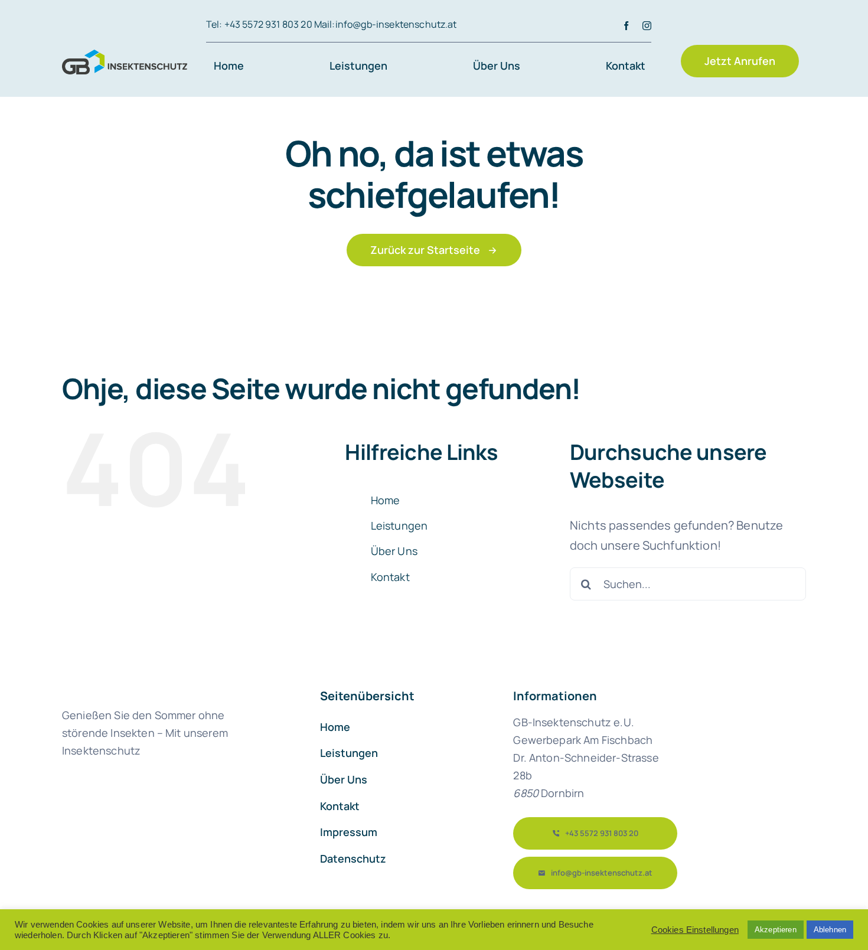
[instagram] (646, 25)
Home (385, 500)
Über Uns (394, 551)
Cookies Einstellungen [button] (695, 930)
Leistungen (399, 525)
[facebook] (626, 25)
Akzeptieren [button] (776, 929)
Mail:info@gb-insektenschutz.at (385, 24)
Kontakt (390, 577)
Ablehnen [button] (830, 929)
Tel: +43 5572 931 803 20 (259, 24)
